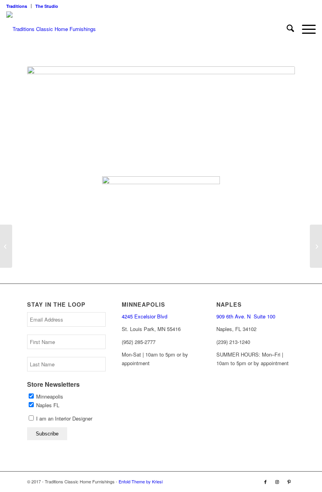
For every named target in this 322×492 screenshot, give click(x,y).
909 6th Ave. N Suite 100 (245, 316)
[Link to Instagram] (277, 481)
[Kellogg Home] (6, 246)
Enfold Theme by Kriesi (141, 481)
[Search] (286, 29)
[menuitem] (18, 6)
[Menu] (305, 29)
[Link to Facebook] (265, 481)
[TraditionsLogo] (51, 29)
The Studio (46, 6)
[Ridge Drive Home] (316, 246)
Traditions (16, 6)
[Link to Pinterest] (289, 481)
